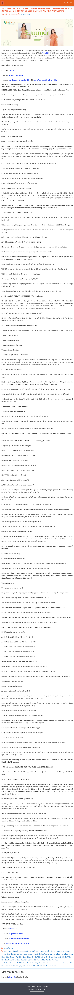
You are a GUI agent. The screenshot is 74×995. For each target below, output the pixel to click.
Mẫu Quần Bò (16, 951)
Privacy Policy (30, 986)
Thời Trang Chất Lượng (61, 951)
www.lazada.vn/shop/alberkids (19, 80)
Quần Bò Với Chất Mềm (30, 951)
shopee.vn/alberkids (16, 75)
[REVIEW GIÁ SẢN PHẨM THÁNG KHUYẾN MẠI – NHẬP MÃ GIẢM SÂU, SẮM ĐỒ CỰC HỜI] (3, 3)
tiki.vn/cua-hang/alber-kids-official (45, 80)
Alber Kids (45, 53)
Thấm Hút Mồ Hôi (46, 951)
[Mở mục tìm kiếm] (65, 3)
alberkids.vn (13, 70)
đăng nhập (12, 977)
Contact (45, 986)
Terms (39, 986)
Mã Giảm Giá (8, 948)
